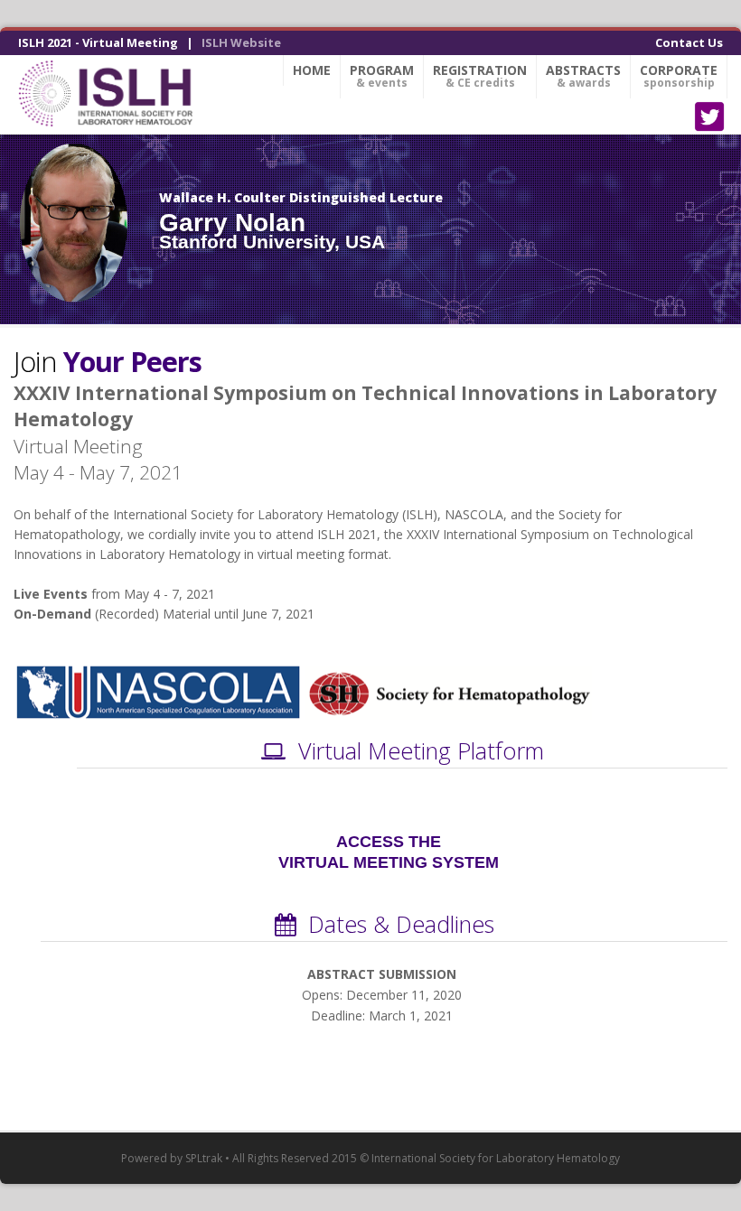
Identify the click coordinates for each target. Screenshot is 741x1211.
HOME (312, 70)
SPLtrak (203, 1158)
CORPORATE (679, 75)
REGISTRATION (480, 75)
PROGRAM (382, 75)
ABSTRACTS (583, 75)
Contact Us (689, 42)
